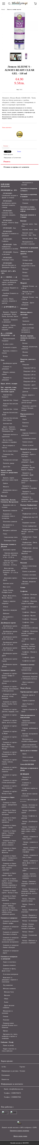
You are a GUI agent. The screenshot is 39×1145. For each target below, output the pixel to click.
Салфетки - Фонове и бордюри (29, 653)
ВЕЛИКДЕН (24, 774)
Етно (2, 360)
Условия (22, 1071)
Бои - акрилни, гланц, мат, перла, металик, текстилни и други (9, 389)
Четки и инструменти (29, 578)
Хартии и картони (28, 700)
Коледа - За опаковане (29, 921)
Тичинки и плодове (29, 760)
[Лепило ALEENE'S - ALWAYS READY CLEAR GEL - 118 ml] (19, 49)
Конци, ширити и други (28, 396)
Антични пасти (8, 583)
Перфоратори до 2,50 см (29, 509)
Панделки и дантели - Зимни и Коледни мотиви (29, 408)
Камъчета (25, 422)
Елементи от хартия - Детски (10, 682)
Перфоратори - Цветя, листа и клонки (29, 543)
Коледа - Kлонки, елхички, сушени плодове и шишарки (28, 926)
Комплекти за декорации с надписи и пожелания (10, 980)
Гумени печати (27, 442)
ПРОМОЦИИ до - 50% (9, 190)
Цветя (24, 754)
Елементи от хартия (8, 670)
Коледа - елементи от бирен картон (30, 838)
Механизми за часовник (7, 1012)
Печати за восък (27, 445)
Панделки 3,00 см (30, 378)
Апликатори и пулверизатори (26, 669)
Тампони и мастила (27, 664)
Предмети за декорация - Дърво (27, 461)
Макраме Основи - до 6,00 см (29, 287)
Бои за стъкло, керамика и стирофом (9, 441)
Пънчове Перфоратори (28, 505)
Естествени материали (10, 974)
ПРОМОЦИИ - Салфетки (7, 240)
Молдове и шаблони (10, 530)
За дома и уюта (8, 344)
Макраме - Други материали (27, 304)
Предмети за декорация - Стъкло (28, 492)
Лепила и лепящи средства (14, 9)
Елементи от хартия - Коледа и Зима (10, 792)
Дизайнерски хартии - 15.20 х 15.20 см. (10, 627)
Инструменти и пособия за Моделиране (29, 740)
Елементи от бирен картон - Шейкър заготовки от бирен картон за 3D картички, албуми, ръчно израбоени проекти (10, 909)
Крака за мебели (27, 324)
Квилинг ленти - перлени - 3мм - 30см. (29, 234)
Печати (23, 430)
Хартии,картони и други (29, 692)
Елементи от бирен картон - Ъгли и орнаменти (9, 820)
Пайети (5, 483)
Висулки (4, 496)
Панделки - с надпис (31, 388)
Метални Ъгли (9, 992)
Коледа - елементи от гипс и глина (30, 856)
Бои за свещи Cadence (10, 451)
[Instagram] (8, 1101)
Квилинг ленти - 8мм (29, 238)
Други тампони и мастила (27, 683)
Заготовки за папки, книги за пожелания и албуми (28, 209)
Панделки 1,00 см (30, 371)
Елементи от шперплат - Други (10, 952)
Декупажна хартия (9, 549)
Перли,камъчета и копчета (27, 415)
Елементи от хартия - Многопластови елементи (10, 769)
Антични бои (7, 423)
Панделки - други (30, 385)
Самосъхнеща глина (10, 537)
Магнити (7, 995)
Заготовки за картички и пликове (28, 195)
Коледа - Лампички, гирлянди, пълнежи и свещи (28, 883)
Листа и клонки (27, 757)
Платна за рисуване (29, 571)
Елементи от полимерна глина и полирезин (8, 516)
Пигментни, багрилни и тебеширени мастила (29, 678)
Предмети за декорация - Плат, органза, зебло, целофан (29, 499)
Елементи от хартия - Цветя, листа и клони (10, 721)
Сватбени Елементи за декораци (10, 294)
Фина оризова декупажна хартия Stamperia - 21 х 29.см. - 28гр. (10, 571)
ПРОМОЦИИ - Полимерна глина (8, 259)
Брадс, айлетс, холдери (9, 383)
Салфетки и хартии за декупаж (29, 789)
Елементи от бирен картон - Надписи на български (9, 812)
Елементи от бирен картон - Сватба (9, 826)
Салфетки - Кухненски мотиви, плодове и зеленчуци (29, 633)
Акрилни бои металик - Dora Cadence (10, 419)
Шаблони (6, 613)
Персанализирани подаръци (8, 339)
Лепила (5, 607)
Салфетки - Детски (28, 598)
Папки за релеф (8, 1045)
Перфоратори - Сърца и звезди (29, 538)
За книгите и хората (10, 347)
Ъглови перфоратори (29, 526)
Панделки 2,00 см (30, 375)
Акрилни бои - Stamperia (7, 396)
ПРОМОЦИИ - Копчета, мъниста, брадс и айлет (10, 222)
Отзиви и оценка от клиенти (16, 167)
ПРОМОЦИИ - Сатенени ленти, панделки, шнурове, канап (9, 214)
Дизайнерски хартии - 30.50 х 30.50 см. (10, 638)
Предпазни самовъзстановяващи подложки (28, 723)
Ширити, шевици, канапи (8, 373)
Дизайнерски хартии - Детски (10, 665)
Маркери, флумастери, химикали (29, 348)
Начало (3, 9)
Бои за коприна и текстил (8, 446)
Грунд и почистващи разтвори (29, 567)
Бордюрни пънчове (28, 522)
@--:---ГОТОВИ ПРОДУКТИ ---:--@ (8, 334)
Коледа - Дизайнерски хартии (29, 822)
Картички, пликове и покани (9, 352)
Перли (24, 419)
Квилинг (23, 221)
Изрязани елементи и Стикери (28, 216)
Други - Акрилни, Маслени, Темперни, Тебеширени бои (9, 429)
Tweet (19, 151)
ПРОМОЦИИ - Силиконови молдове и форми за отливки (10, 195)
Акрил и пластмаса (9, 962)
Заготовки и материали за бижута (28, 189)
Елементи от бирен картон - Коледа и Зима (10, 891)
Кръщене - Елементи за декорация (10, 321)
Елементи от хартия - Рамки (10, 716)
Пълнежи (6, 1020)
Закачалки (25, 321)
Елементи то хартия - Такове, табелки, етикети (10, 762)
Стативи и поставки (29, 575)
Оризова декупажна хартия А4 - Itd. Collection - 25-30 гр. (10, 563)
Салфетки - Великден (29, 594)
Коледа (5, 356)
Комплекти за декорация (29, 248)
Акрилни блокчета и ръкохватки (28, 434)
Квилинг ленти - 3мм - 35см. (29, 225)
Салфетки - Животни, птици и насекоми (29, 602)
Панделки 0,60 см (30, 368)
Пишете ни (5, 1079)
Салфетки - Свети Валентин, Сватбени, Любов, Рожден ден (28, 646)
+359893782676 (16, 1093)
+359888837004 (16, 1097)
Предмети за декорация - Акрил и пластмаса (28, 454)
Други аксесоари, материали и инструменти (27, 330)
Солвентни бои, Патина (8, 455)
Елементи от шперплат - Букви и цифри (10, 922)
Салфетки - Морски (29, 612)
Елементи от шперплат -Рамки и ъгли (10, 928)
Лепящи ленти (27, 260)
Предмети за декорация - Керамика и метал (29, 480)
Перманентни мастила (30, 673)
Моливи (25, 352)
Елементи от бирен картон (7, 798)
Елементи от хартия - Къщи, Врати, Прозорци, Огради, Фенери (10, 746)
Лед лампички (8, 985)
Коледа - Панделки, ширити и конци (28, 900)
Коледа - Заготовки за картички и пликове (29, 806)
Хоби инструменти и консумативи (27, 716)
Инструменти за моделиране (8, 526)
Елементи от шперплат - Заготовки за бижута (10, 933)
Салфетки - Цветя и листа (28, 640)
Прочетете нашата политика (19, 1130)
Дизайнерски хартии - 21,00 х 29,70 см (10, 643)
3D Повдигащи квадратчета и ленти (28, 264)
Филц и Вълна (25, 688)
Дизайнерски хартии (10, 363)
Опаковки (24, 308)
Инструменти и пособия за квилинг (28, 243)
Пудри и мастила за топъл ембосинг (9, 1050)
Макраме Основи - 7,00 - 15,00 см (28, 293)
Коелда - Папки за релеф (28, 905)
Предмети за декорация (6, 379)
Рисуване (23, 563)
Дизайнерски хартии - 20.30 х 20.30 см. (10, 632)
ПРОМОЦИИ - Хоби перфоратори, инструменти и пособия (10, 247)
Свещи (22, 587)
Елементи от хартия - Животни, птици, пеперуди (10, 696)
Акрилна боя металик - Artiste (10, 413)
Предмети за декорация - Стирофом (29, 487)
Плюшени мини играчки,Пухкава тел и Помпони (9, 1025)
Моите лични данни (20, 1136)
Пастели (25, 355)
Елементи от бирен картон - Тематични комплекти (9, 898)
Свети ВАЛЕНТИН (27, 764)
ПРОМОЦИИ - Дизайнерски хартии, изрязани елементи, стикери (9, 204)
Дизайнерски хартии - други (10, 654)
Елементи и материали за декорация (9, 958)
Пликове (25, 203)
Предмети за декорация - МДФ (27, 474)
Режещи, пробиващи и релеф (29, 729)
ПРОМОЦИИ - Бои (9, 228)
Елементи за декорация (6, 368)
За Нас (4, 1067)
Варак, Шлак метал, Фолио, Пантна (9, 597)
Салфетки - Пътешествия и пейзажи (29, 627)
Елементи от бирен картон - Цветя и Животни (9, 850)
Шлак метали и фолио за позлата (29, 795)
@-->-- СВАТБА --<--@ (9, 277)
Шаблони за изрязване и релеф (29, 769)
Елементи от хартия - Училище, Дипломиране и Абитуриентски (10, 689)
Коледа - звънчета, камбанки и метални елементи (29, 876)
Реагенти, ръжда (8, 463)
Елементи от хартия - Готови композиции (10, 781)
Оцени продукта (8, 154)
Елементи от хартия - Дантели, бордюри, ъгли (10, 710)
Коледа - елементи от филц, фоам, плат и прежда (30, 863)
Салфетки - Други (28, 657)
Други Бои (6, 466)
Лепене (5, 146)
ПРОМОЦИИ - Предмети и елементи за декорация (10, 233)
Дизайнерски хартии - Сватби (10, 660)
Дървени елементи (9, 965)
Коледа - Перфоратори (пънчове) (29, 911)
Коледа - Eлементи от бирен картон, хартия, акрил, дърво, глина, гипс (29, 830)
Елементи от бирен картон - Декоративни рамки (9, 805)
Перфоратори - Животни (27, 552)
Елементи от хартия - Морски (10, 738)
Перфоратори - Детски (30, 548)
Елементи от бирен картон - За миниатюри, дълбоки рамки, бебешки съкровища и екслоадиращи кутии (10, 883)
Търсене (22, 1067)
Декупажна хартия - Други (10, 579)
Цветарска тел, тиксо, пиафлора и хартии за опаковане (10, 1036)
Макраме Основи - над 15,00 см (29, 298)
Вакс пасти (6, 587)
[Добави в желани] (33, 126)
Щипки (5, 1031)
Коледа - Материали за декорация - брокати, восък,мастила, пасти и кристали (29, 892)
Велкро (24, 272)
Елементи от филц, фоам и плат (9, 970)
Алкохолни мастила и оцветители (10, 435)
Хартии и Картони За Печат (29, 710)
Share (8, 151)
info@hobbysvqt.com (16, 1089)
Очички (5, 1016)
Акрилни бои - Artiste (10, 409)
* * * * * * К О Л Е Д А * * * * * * (29, 801)
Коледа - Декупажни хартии (29, 811)
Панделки (25, 364)
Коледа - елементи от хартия (30, 843)
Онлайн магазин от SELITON (19, 1143)
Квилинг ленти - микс (30, 229)
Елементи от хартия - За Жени (10, 727)
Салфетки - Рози (28, 622)
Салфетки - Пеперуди (29, 619)
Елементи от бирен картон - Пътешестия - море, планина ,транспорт (9, 867)
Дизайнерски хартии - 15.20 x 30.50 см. (10, 649)
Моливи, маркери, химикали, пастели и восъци (27, 338)
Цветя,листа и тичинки (28, 750)
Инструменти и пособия (7, 618)
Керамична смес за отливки (9, 506)
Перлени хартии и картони (28, 696)
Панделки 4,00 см (30, 381)
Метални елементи (9, 988)
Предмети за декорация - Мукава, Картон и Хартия (28, 467)
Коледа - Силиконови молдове (29, 936)
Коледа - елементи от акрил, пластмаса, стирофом (30, 850)
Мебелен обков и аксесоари (26, 313)
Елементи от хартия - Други (10, 776)
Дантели (25, 391)
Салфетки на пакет (28, 661)
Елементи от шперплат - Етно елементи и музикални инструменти (10, 940)
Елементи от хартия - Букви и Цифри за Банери (10, 676)
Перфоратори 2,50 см (29, 514)
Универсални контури (10, 460)
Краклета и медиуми (10, 610)
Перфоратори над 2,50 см (29, 518)
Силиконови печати (29, 438)
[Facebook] (3, 1101)
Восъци (24, 343)
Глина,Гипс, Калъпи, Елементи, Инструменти (9, 501)
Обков (6, 999)
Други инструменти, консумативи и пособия (29, 746)
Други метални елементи (8, 1006)
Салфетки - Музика (29, 615)
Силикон (25, 276)
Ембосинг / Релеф (7, 1042)
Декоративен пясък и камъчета (9, 491)
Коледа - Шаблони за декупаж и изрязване (29, 942)
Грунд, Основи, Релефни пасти (8, 591)
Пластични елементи (10, 521)
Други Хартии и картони (27, 705)
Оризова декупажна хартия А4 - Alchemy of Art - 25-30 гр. (10, 555)
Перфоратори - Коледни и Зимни (27, 558)
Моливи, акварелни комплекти (28, 582)
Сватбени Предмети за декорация (10, 289)
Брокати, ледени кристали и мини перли (10, 479)
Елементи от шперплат (9, 918)
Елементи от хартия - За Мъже (10, 732)
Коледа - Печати (27, 932)
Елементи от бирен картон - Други (9, 874)
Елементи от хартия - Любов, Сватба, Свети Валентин (10, 704)
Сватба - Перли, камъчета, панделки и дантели (9, 301)
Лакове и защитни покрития (8, 602)
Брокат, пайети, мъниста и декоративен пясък (9, 472)
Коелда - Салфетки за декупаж (29, 817)
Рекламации (6, 1075)
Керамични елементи (10, 510)
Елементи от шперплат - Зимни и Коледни (10, 946)
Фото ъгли (25, 279)
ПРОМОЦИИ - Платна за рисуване (10, 253)
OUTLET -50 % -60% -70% (8, 272)
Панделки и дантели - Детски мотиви (29, 401)
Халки (6, 1002)
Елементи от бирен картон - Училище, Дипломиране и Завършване (9, 834)
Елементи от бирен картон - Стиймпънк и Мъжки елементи (9, 858)
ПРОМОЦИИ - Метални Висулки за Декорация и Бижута (9, 265)
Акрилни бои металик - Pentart (10, 405)
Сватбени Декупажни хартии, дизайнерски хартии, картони (10, 282)
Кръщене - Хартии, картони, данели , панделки (9, 327)
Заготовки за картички (30, 200)
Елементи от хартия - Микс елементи (10, 787)
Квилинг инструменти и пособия (29, 735)
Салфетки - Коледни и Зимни (29, 608)
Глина (5, 534)
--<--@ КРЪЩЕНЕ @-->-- (10, 308)
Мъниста (6, 486)
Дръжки (25, 317)
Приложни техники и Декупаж (8, 545)
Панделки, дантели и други (27, 360)
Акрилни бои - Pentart (10, 400)
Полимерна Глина (10, 540)
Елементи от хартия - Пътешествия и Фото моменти (10, 754)
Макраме (23, 283)
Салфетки (23, 591)
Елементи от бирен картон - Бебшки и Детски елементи (9, 843)
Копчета (25, 426)
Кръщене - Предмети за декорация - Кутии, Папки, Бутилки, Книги (10, 314)
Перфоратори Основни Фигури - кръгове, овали (29, 531)
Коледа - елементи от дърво (30, 869)
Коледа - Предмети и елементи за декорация (29, 916)
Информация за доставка (10, 1071)
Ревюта (7, 161)
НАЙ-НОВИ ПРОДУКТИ (5, 185)
